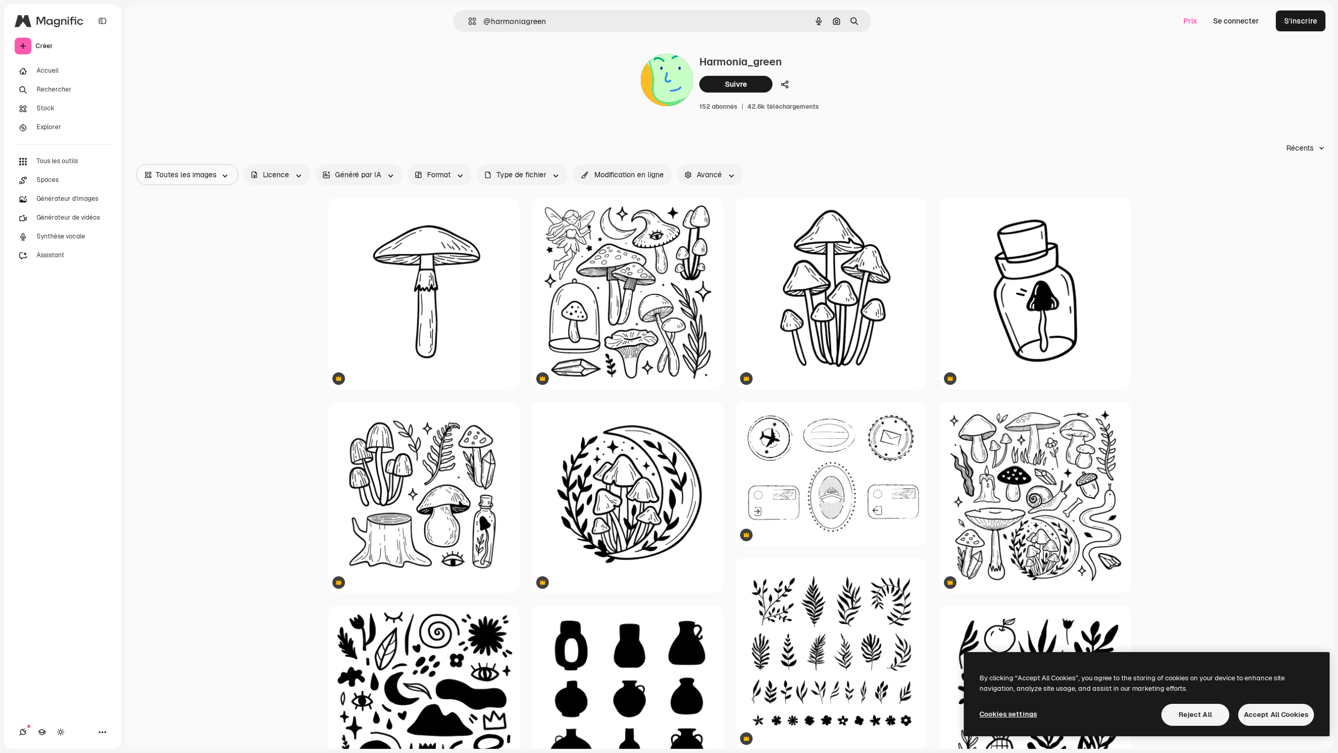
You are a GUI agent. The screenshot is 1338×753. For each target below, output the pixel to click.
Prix (1190, 21)
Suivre (736, 84)
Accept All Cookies (1276, 714)
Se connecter (1236, 21)
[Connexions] (23, 732)
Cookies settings (1008, 714)
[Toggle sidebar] (102, 21)
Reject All (1195, 714)
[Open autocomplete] (468, 21)
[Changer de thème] (60, 732)
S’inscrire (1300, 21)
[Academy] (41, 732)
